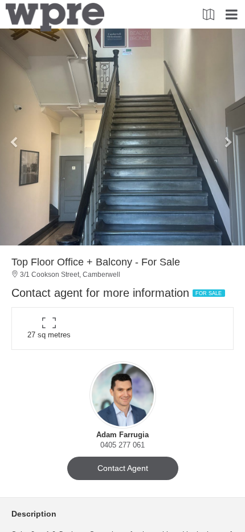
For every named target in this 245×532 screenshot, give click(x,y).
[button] (18, 137)
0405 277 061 (122, 445)
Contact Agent (122, 468)
